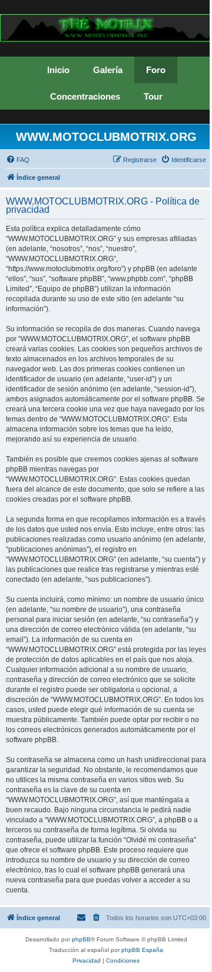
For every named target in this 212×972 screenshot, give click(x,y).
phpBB (81, 939)
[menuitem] (17, 160)
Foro (155, 70)
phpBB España (142, 950)
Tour (153, 96)
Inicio (58, 70)
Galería (107, 70)
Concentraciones (85, 96)
